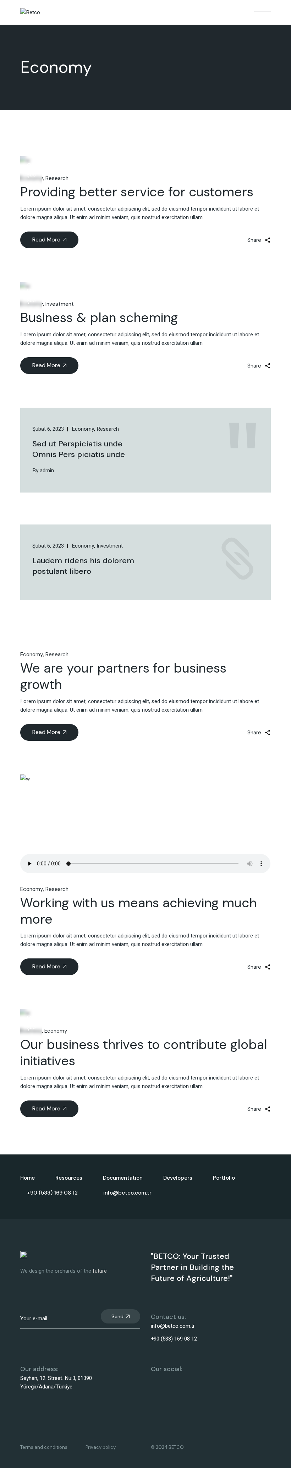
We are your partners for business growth (123, 676)
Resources (68, 1177)
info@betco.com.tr (173, 1326)
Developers (177, 1177)
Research (56, 178)
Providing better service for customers (136, 191)
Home (27, 1177)
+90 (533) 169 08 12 (174, 1339)
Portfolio (224, 1177)
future (100, 1271)
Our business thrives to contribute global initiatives (143, 1052)
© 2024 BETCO (167, 1447)
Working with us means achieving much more (138, 911)
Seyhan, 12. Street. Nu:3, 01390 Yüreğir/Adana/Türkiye (56, 1382)
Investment (59, 304)
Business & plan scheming (99, 317)
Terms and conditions (43, 1447)
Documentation (123, 1177)
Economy (31, 654)
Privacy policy (101, 1447)
